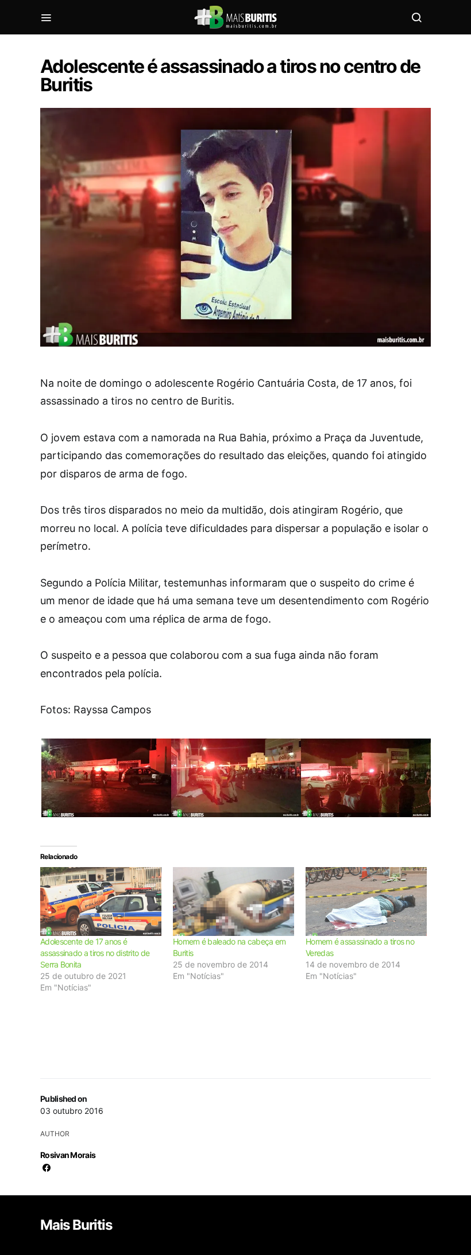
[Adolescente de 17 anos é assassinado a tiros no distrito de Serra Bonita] (100, 902)
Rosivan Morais (67, 1155)
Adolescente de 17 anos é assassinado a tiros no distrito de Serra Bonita (94, 953)
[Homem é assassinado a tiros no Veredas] (366, 902)
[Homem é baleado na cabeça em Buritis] (233, 902)
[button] (105, 782)
